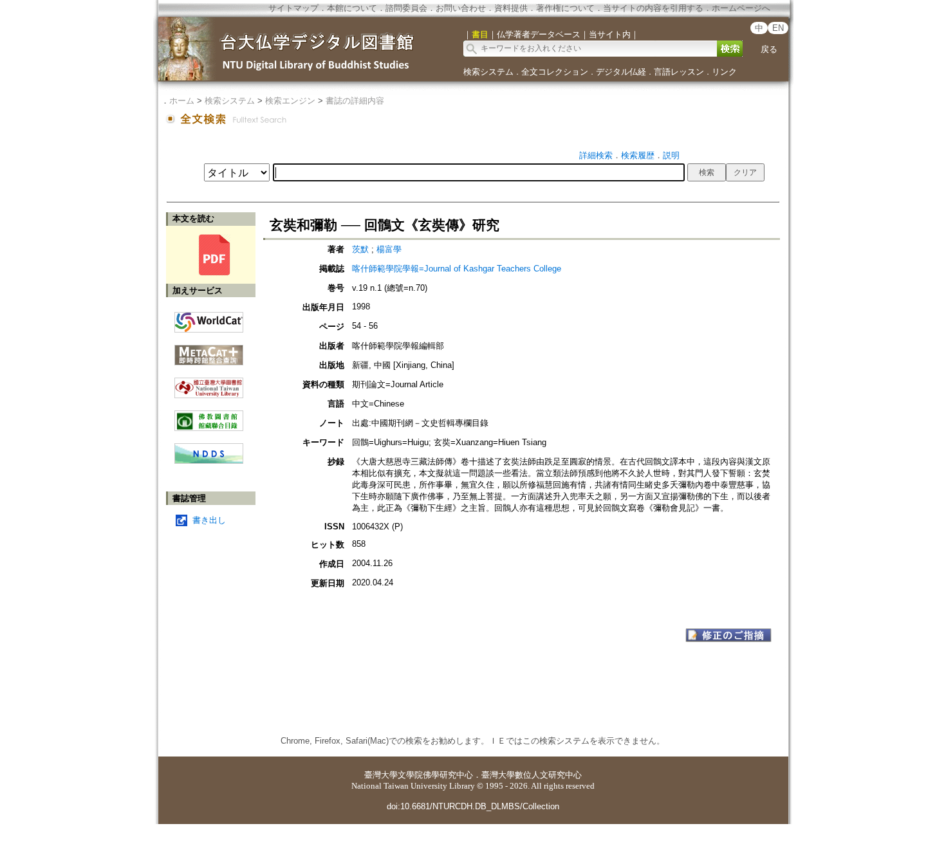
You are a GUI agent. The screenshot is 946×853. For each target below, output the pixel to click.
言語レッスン (679, 72)
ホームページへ (741, 8)
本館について (352, 8)
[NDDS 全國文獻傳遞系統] (208, 461)
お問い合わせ (461, 8)
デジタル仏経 (621, 72)
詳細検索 (596, 155)
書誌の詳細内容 (355, 100)
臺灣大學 (381, 775)
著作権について (565, 8)
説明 (671, 155)
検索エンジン (290, 100)
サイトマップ (293, 8)
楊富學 (389, 249)
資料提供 (511, 8)
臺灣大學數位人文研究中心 (531, 775)
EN (778, 28)
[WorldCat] (208, 319)
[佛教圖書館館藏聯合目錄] (208, 416)
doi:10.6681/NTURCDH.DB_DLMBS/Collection (473, 806)
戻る (769, 49)
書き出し (209, 520)
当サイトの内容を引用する (653, 8)
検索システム (488, 72)
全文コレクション (554, 72)
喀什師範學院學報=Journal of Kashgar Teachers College (456, 268)
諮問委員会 (406, 8)
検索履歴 (637, 155)
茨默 (361, 249)
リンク (724, 72)
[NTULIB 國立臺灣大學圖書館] (208, 383)
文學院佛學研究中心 (435, 775)
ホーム (181, 100)
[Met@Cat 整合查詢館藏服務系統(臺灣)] (208, 350)
